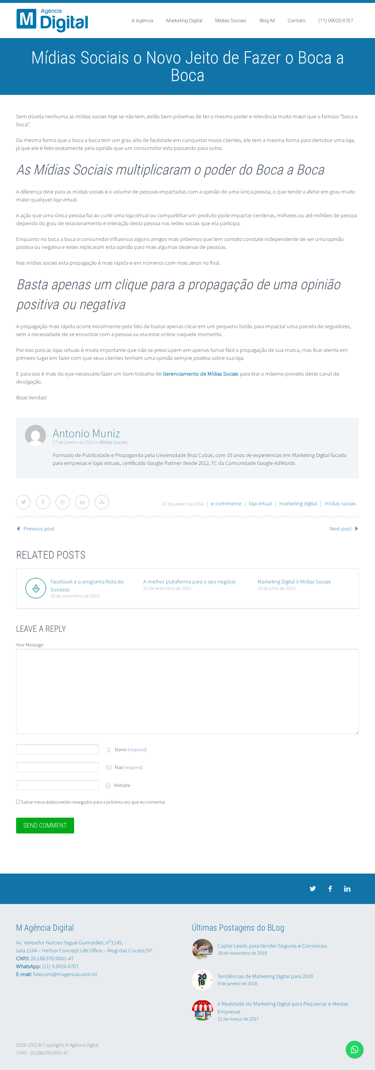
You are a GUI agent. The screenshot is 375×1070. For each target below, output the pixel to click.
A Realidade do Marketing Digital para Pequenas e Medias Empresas (282, 1007)
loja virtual (260, 503)
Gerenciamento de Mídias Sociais (200, 373)
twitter (312, 888)
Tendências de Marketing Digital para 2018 (265, 976)
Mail (129, 767)
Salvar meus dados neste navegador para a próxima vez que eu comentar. (93, 802)
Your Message (29, 644)
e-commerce (226, 503)
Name (131, 749)
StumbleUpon (102, 502)
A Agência (142, 20)
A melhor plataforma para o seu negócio (189, 581)
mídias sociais (340, 503)
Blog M (267, 20)
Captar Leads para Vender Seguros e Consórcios (272, 945)
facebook (329, 888)
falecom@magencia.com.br (65, 973)
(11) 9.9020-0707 (60, 966)
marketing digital (298, 503)
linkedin (347, 888)
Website (121, 785)
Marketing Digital (184, 20)
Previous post (38, 528)
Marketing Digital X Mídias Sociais (294, 581)
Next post (340, 528)
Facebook (43, 502)
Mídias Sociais (230, 20)
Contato (297, 20)
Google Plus (62, 502)
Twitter (23, 502)
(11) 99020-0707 (335, 20)
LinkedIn (82, 502)
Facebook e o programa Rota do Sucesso (87, 585)
